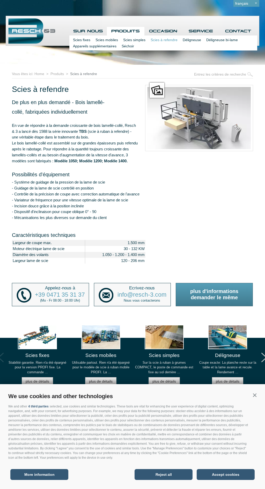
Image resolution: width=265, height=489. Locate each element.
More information (39, 474)
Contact (238, 31)
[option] (37, 357)
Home (39, 74)
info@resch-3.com (141, 295)
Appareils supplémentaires (94, 46)
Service (201, 31)
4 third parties (38, 406)
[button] (255, 395)
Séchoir (128, 46)
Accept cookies (225, 474)
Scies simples (134, 40)
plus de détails (37, 381)
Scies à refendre (164, 40)
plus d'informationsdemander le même (214, 294)
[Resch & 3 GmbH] (30, 42)
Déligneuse (192, 40)
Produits (125, 31)
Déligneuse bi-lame (222, 40)
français (241, 3)
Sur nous (88, 31)
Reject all (164, 474)
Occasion (163, 31)
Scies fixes (81, 40)
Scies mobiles (106, 40)
